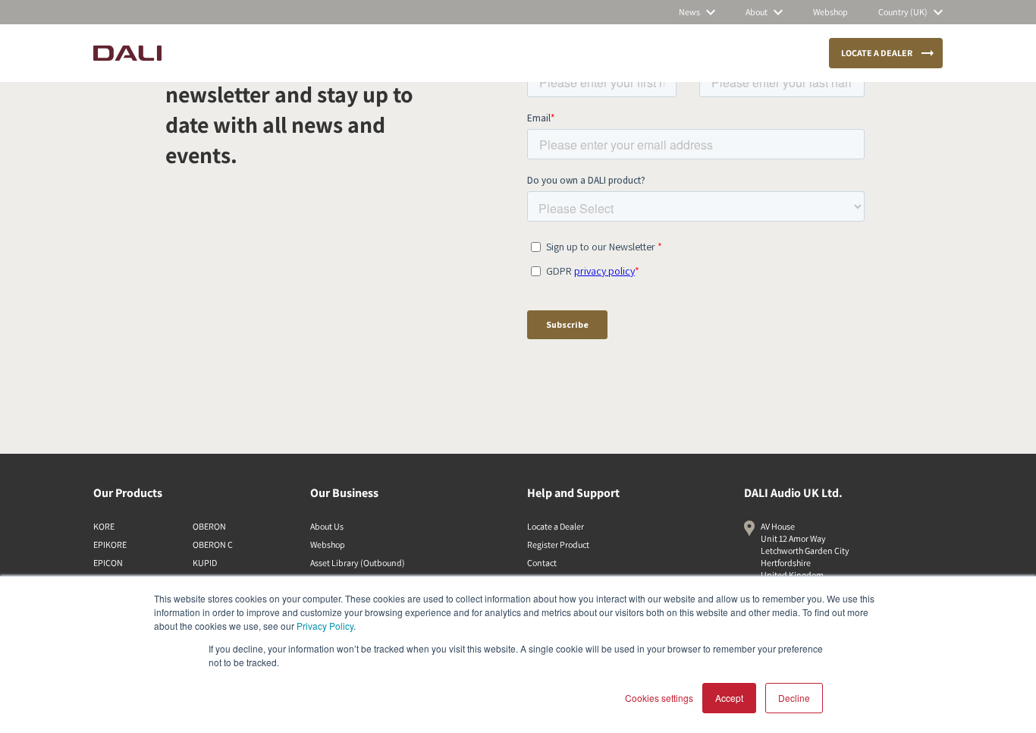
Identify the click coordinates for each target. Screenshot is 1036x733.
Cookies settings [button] (659, 697)
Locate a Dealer (555, 526)
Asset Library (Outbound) (357, 562)
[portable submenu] (493, 53)
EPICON (108, 562)
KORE (104, 526)
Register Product (558, 544)
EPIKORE (110, 544)
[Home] (127, 53)
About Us (327, 526)
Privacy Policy (325, 625)
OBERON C (213, 544)
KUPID (205, 562)
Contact (542, 562)
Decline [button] (794, 697)
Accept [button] (729, 697)
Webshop (327, 544)
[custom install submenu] (405, 53)
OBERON (209, 526)
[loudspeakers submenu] (284, 53)
